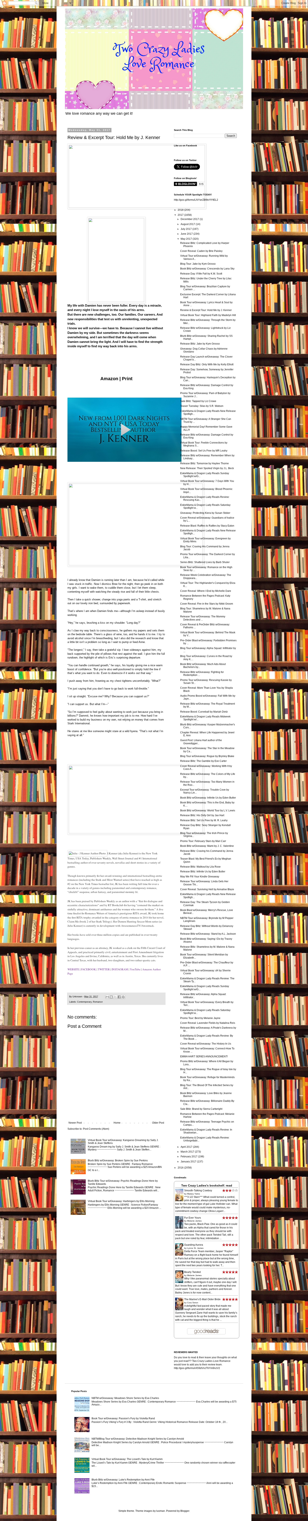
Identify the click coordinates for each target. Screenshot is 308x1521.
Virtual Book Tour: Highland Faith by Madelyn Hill (208, 315)
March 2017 (188, 1151)
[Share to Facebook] (119, 997)
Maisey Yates (193, 1194)
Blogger (184, 1510)
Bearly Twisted (192, 1272)
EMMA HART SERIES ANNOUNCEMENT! (204, 1056)
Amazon (109, 378)
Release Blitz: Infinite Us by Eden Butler (202, 871)
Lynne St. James (195, 1248)
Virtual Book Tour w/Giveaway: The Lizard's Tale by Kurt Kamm (127, 1459)
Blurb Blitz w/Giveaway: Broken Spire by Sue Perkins (118, 1160)
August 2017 (188, 224)
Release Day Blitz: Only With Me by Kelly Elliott (206, 364)
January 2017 (189, 1161)
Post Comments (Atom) (96, 1128)
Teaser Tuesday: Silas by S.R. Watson (201, 406)
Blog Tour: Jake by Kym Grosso (198, 263)
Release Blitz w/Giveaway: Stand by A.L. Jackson (208, 933)
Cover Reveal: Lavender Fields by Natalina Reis (207, 1022)
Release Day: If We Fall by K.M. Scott (201, 273)
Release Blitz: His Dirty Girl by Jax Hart (202, 815)
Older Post (158, 1122)
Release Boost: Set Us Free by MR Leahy (203, 450)
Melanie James (194, 1221)
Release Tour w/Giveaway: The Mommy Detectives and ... (202, 618)
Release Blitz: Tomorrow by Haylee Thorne (204, 463)
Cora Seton (192, 1302)
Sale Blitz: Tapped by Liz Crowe (198, 401)
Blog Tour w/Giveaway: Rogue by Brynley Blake (207, 756)
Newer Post (75, 1122)
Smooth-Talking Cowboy (198, 1190)
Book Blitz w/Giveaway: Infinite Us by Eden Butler (208, 797)
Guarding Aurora (193, 1244)
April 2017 (187, 1146)
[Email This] (107, 997)
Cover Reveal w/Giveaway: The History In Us (205, 1043)
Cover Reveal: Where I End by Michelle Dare (205, 590)
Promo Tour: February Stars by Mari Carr (203, 841)
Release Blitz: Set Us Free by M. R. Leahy (204, 820)
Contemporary (84, 1002)
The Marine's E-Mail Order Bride (202, 1299)
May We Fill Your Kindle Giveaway (199, 876)
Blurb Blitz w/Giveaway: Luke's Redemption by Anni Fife (123, 1479)
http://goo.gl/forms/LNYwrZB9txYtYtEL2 (196, 199)
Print (127, 378)
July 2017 (186, 229)
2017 (181, 214)
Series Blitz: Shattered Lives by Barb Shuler (205, 562)
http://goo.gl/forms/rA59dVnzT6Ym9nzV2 (197, 1368)
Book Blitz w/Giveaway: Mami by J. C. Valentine (207, 845)
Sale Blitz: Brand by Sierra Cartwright (201, 1108)
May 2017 (187, 238)
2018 (181, 209)
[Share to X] (115, 997)
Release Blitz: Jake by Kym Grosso (200, 343)
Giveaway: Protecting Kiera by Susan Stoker (205, 512)
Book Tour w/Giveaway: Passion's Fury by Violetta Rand (123, 1418)
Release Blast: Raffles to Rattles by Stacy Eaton (207, 525)
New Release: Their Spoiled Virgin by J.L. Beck (207, 468)
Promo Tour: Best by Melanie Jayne (200, 1018)
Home (117, 1122)
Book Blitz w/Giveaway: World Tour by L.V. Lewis (207, 810)
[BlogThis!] (111, 997)
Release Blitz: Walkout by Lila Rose (200, 866)
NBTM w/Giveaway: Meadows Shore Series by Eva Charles (125, 1398)
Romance (98, 1002)
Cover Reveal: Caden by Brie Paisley (201, 251)
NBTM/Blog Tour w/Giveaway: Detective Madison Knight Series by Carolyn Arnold (138, 1438)
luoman (160, 1510)
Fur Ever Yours (192, 1217)
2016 (181, 1167)
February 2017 (189, 1156)
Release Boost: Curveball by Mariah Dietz (204, 711)
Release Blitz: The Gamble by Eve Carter (203, 761)
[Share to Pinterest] (123, 997)
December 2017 (190, 219)
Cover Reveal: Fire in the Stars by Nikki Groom (206, 603)
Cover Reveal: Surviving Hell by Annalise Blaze (207, 889)
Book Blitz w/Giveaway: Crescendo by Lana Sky (207, 268)
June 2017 (187, 233)
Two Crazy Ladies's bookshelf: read (206, 1185)
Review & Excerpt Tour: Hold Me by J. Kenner (206, 310)
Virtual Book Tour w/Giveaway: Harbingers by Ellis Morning (121, 1201)
